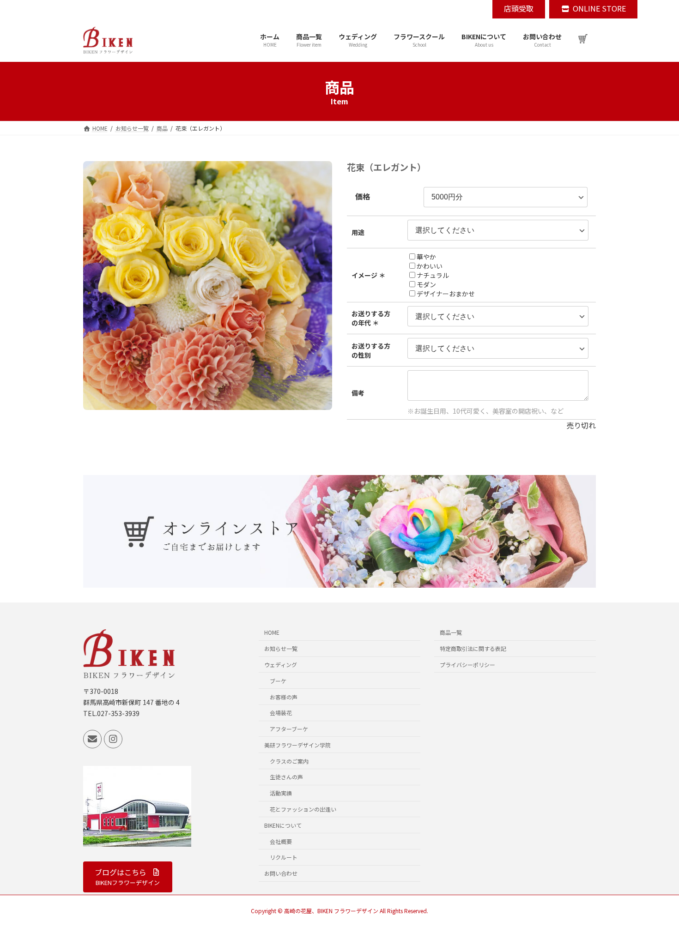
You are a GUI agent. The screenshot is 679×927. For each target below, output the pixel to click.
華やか (426, 256)
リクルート (283, 857)
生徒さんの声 (286, 777)
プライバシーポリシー (467, 664)
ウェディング (280, 664)
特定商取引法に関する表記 (473, 649)
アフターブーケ (289, 729)
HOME (271, 633)
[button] (127, 876)
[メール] (92, 739)
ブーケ (278, 681)
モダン (426, 284)
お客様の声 (283, 697)
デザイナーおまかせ (446, 293)
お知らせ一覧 (280, 649)
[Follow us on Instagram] (113, 739)
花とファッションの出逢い (303, 809)
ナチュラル (433, 275)
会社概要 (281, 841)
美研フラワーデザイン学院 (297, 745)
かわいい (430, 266)
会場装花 (281, 713)
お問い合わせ (280, 874)
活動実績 (281, 793)
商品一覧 (451, 633)
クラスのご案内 (289, 761)
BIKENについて (283, 825)
